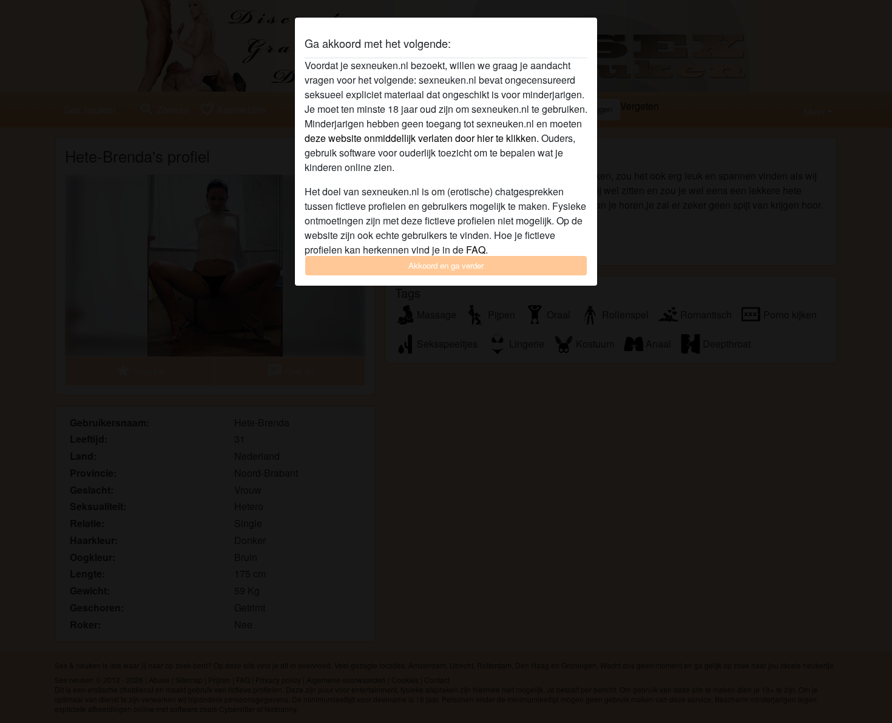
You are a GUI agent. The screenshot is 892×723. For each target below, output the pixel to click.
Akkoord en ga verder (446, 265)
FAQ (475, 250)
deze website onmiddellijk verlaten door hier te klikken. (422, 138)
